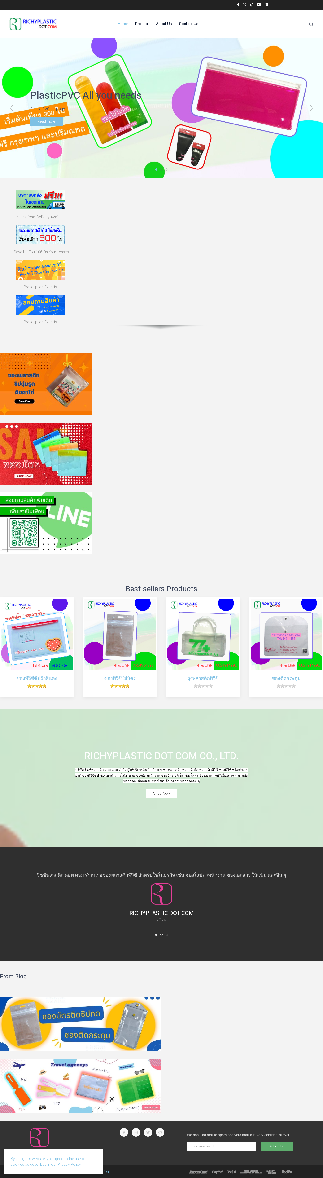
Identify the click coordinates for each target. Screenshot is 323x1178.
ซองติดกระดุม (286, 678)
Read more (46, 121)
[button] (311, 24)
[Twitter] (244, 5)
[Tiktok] (251, 5)
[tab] (156, 169)
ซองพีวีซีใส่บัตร (120, 678)
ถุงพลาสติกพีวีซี (203, 678)
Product (142, 24)
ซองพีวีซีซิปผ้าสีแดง (37, 678)
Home (123, 24)
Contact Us (188, 24)
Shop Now (161, 793)
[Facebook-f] (238, 5)
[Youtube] (259, 5)
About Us (164, 24)
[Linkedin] (266, 5)
